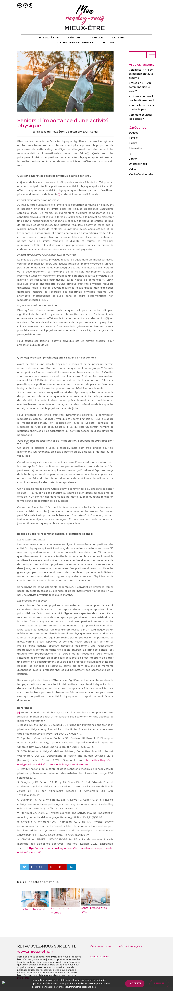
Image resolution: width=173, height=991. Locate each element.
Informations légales (130, 946)
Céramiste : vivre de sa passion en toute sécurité (141, 73)
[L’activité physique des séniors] (35, 905)
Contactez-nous (99, 956)
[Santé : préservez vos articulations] (95, 904)
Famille (96, 37)
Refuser (159, 983)
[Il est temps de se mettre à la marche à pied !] (65, 904)
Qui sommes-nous (100, 946)
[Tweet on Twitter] (24, 867)
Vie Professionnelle (75, 42)
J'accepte (135, 983)
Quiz (131, 153)
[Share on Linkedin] (71, 867)
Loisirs (118, 37)
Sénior (74, 37)
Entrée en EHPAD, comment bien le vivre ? (140, 87)
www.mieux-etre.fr (35, 951)
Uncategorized (138, 163)
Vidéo (132, 169)
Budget (110, 42)
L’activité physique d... (33, 909)
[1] (59, 194)
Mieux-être (49, 37)
